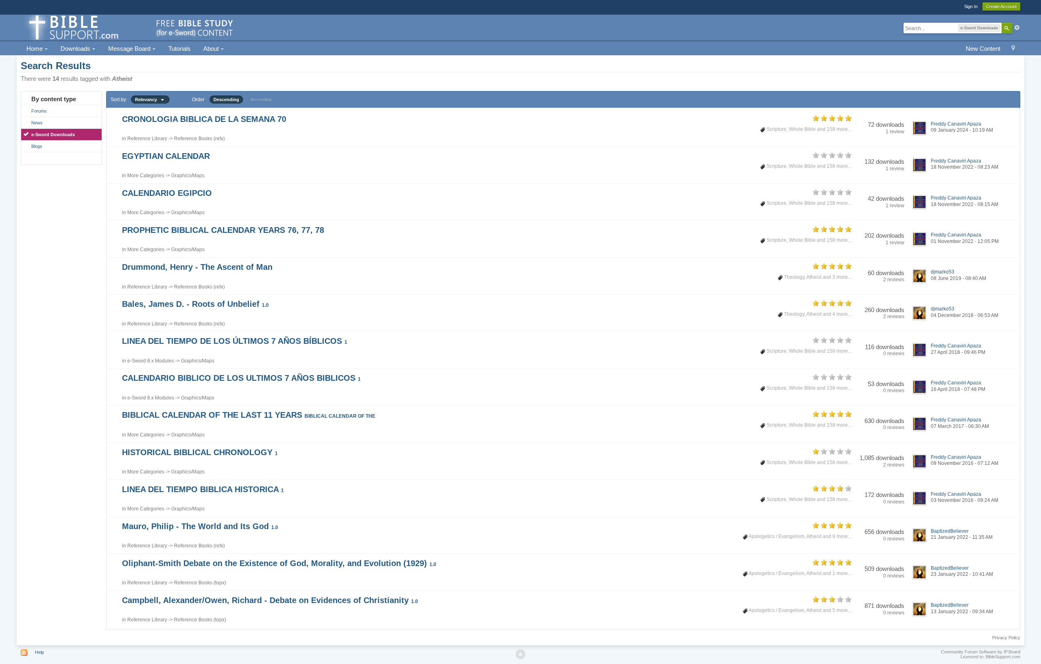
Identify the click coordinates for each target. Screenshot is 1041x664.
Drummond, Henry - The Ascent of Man (197, 267)
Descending (226, 99)
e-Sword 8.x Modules (150, 361)
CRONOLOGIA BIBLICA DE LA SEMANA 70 (204, 119)
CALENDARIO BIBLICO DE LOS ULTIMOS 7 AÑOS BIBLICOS (241, 377)
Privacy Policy (1006, 637)
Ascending (260, 99)
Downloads (76, 48)
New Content (983, 48)
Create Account (1001, 6)
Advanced (1017, 27)
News (37, 122)
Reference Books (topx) (200, 583)
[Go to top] (520, 654)
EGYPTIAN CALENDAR (166, 156)
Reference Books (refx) (199, 138)
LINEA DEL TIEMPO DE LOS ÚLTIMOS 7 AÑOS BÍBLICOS (234, 340)
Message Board (130, 48)
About (211, 48)
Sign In (971, 6)
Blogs (36, 146)
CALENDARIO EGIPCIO (167, 193)
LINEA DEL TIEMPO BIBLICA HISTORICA (203, 489)
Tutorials (179, 48)
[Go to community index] (130, 27)
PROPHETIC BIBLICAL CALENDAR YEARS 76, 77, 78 (223, 230)
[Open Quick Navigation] (1013, 49)
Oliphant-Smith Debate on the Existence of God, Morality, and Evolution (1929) (279, 563)
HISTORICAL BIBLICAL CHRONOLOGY (200, 452)
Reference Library (147, 138)
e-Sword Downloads (53, 134)
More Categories (145, 175)
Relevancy (148, 99)
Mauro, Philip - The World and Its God (200, 526)
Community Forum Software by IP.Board (980, 651)
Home (35, 48)
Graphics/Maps (188, 175)
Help (39, 652)
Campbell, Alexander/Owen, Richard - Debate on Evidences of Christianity (270, 600)
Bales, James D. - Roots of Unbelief (195, 303)
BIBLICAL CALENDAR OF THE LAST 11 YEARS (248, 414)
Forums (39, 110)
